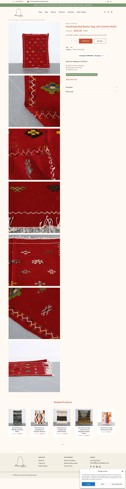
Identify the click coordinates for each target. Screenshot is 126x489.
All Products (16, 20)
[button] (122, 471)
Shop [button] (46, 12)
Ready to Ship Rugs (71, 23)
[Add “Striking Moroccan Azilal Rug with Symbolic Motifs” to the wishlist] (64, 423)
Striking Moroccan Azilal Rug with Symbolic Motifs (62, 429)
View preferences (117, 484)
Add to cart (85, 41)
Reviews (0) (69, 92)
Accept (88, 484)
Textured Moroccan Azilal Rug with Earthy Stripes (17, 429)
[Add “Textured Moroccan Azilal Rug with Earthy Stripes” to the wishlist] (19, 423)
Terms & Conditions (69, 460)
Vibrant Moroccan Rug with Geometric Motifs (106, 428)
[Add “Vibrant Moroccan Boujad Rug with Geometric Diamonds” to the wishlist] (42, 423)
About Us (53, 12)
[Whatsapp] (99, 467)
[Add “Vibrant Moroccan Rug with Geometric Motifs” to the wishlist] (108, 423)
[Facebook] (90, 467)
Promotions (71, 12)
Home (40, 12)
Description (69, 87)
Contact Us (62, 12)
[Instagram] (96, 467)
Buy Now (100, 41)
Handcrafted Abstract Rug (27, 481)
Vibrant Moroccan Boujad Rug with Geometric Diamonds (39, 429)
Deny (102, 484)
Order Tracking (81, 12)
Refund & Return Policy (71, 463)
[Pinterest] (93, 467)
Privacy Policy (68, 466)
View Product (13, 485)
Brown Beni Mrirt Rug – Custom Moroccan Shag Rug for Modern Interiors (84, 430)
